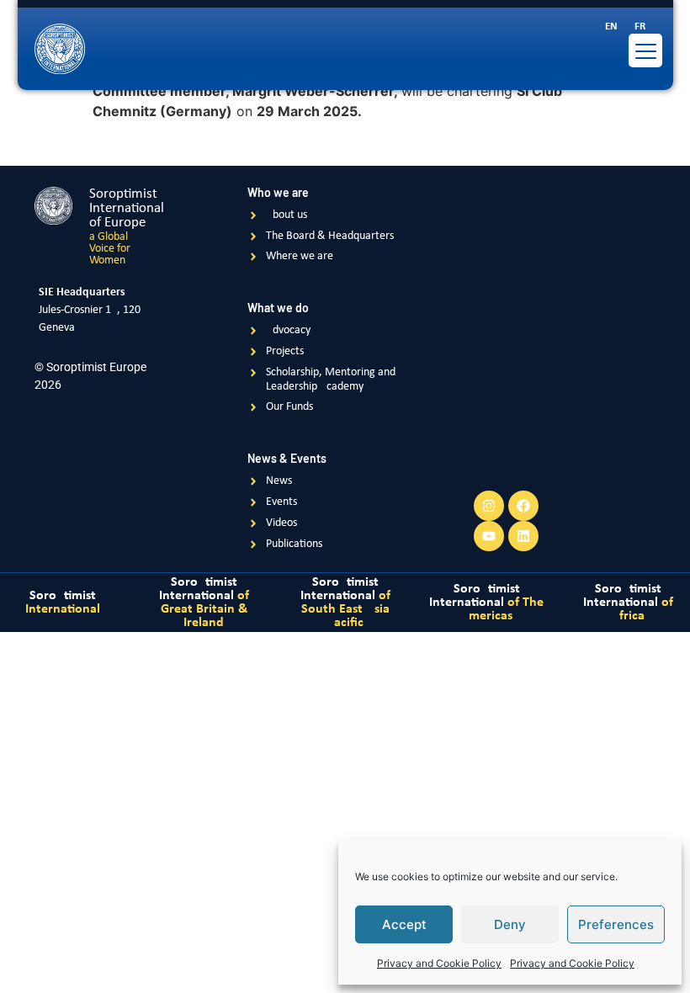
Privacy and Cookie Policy (439, 963)
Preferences (616, 924)
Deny (510, 924)
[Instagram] (489, 506)
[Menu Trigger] (645, 50)
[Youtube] (489, 536)
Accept (404, 924)
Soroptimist (62, 602)
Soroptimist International (204, 602)
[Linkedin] (523, 536)
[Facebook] (523, 506)
